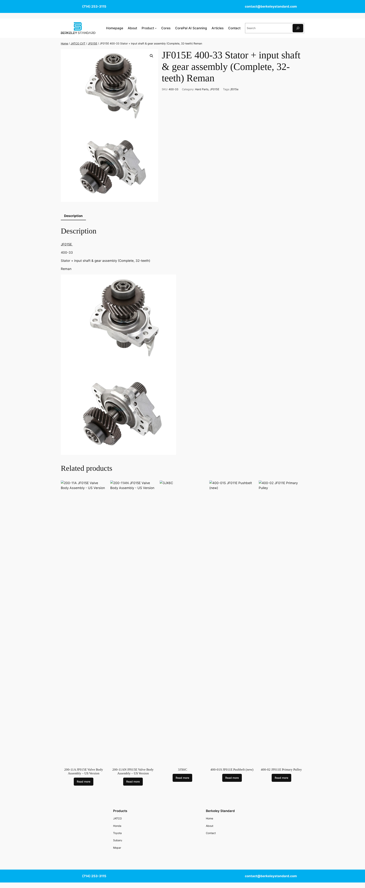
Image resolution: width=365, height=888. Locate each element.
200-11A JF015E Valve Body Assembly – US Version (83, 771)
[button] (151, 55)
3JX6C (182, 769)
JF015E (92, 43)
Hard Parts (201, 89)
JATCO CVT (78, 43)
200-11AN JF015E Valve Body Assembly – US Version (133, 771)
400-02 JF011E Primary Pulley (281, 769)
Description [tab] (73, 216)
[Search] (298, 28)
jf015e (234, 89)
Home (64, 43)
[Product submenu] (156, 28)
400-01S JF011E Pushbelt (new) (231, 769)
